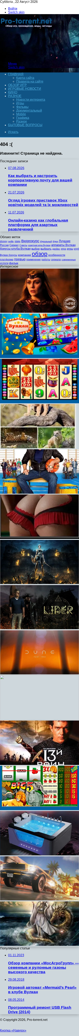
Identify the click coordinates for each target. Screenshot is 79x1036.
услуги (4, 263)
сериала (56, 259)
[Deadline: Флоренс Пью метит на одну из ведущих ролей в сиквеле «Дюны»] (39, 673)
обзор (39, 253)
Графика (22, 117)
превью (20, 259)
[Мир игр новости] (27, 57)
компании (24, 255)
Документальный (29, 110)
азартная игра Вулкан (39, 245)
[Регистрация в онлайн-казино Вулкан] (39, 357)
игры (70, 248)
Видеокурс (30, 241)
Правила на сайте (29, 81)
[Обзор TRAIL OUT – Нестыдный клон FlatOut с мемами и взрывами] (39, 899)
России (4, 245)
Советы (23, 245)
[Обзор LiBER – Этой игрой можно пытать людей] (39, 628)
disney (3, 241)
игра (63, 248)
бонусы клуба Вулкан (15, 248)
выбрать (46, 248)
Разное (14, 96)
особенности (56, 255)
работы (46, 259)
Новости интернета (30, 99)
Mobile (21, 114)
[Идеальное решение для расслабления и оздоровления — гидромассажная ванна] (39, 854)
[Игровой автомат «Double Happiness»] (39, 402)
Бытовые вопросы (25, 125)
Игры (20, 103)
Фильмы (22, 107)
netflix (11, 241)
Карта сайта (25, 78)
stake (17, 241)
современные (69, 259)
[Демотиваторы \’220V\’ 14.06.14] (39, 537)
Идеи (55, 241)
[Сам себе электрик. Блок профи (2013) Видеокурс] (39, 718)
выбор (35, 248)
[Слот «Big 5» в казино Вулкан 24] (39, 809)
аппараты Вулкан (63, 245)
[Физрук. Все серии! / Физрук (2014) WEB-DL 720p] (39, 492)
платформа (6, 259)
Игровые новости (24, 88)
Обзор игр (17, 85)
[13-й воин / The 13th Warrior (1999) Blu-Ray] (39, 764)
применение (33, 259)
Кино (12, 92)
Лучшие (64, 241)
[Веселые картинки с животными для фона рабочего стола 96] (38, 447)
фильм (13, 263)
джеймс (56, 249)
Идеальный (46, 241)
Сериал (14, 245)
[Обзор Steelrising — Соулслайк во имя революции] (39, 583)
